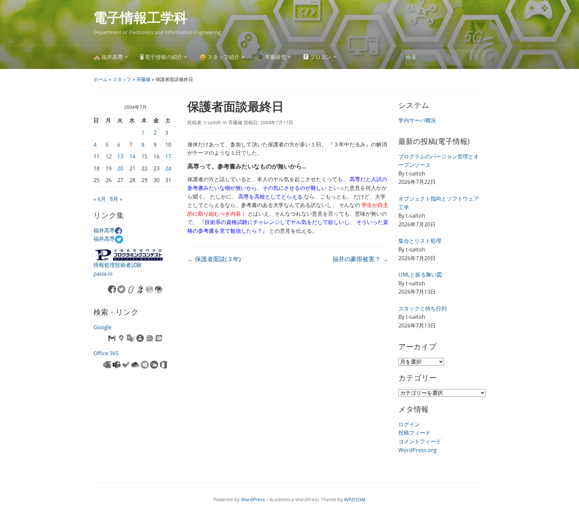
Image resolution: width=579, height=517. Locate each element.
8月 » (116, 199)
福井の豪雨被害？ (360, 259)
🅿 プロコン (317, 57)
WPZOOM (355, 499)
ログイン (409, 424)
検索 (477, 57)
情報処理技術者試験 (117, 265)
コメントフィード (419, 441)
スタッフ (122, 79)
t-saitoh (212, 122)
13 (120, 156)
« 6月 (99, 199)
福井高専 (104, 230)
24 (168, 168)
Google (102, 327)
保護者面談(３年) (214, 259)
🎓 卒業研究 (271, 57)
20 (120, 168)
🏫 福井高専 (108, 57)
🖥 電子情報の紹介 (161, 57)
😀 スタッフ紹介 (219, 57)
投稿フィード (414, 432)
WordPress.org (417, 450)
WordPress (253, 499)
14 (132, 156)
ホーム (100, 79)
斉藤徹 (143, 79)
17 (168, 156)
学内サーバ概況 (417, 120)
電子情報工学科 (140, 18)
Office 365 (106, 353)
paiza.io (103, 273)
